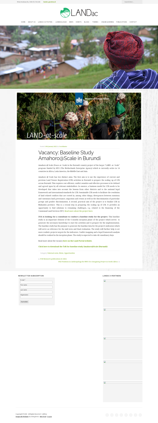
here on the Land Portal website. (77, 241)
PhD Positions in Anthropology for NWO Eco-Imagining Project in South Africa (88, 262)
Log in (49, 417)
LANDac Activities (45, 22)
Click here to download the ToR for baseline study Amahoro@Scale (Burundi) (72, 246)
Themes (95, 22)
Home (23, 22)
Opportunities (69, 253)
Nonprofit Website (22, 417)
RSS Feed (43, 417)
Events (78, 22)
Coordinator (63, 146)
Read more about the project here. (79, 211)
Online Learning (107, 22)
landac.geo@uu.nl (49, 2)
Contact (133, 22)
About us (31, 22)
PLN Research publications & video (53, 259)
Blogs (86, 22)
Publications (121, 22)
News (71, 22)
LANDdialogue (61, 22)
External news (53, 253)
